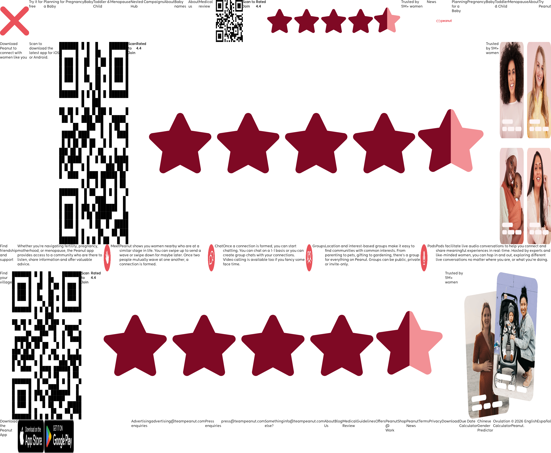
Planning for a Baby (54, 4)
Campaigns (154, 2)
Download (450, 421)
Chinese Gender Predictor (485, 426)
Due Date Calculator (468, 424)
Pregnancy (75, 2)
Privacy (435, 421)
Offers (380, 421)
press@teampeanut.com (243, 421)
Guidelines (366, 421)
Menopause (120, 2)
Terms (424, 421)
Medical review (206, 4)
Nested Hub (137, 4)
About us (193, 4)
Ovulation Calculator (502, 424)
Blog (338, 421)
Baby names (180, 4)
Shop (402, 421)
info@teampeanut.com (303, 421)
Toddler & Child (101, 4)
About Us (329, 424)
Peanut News (412, 424)
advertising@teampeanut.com (178, 421)
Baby (88, 2)
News (431, 2)
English (530, 421)
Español (544, 421)
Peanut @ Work (391, 426)
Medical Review (349, 424)
